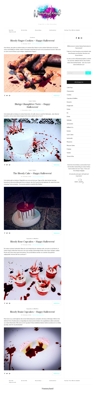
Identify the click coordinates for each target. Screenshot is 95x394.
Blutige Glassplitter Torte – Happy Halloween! (32, 105)
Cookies (32, 37)
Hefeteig (69, 120)
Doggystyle (70, 105)
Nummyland (47, 388)
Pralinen (69, 149)
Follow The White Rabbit (72, 30)
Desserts (69, 102)
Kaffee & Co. (70, 127)
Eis (67, 113)
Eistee (68, 116)
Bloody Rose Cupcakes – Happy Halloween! (32, 241)
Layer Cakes (32, 101)
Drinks (68, 109)
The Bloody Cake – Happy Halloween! (32, 173)
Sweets (69, 152)
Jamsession (70, 123)
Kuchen (69, 131)
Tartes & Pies (70, 156)
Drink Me (24, 30)
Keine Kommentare (38, 43)
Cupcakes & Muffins (32, 238)
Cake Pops (70, 87)
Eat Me (11, 30)
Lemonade (69, 138)
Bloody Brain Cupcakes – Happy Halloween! (32, 311)
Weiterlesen (57, 95)
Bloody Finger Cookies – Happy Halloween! (32, 40)
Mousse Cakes (71, 145)
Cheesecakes (70, 91)
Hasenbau (38, 30)
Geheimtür (52, 30)
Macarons (69, 142)
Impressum (12, 31)
